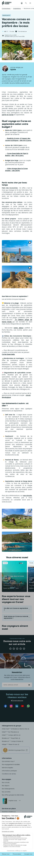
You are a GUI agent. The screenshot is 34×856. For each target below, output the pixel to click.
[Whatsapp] (28, 706)
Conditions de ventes (9, 774)
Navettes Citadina (8, 812)
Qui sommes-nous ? (8, 761)
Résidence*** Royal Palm (10, 738)
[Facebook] (5, 706)
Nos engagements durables (11, 764)
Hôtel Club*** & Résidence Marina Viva (14, 729)
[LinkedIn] (16, 706)
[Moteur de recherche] (26, 3)
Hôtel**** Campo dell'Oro (10, 735)
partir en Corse (7, 115)
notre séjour (19, 328)
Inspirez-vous (12, 800)
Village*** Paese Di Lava (9, 744)
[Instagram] (11, 706)
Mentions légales (7, 767)
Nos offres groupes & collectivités (13, 795)
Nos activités (6, 792)
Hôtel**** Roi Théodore (9, 732)
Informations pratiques (9, 771)
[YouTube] (22, 706)
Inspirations (17, 8)
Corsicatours (6, 8)
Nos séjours (5, 785)
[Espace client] (22, 3)
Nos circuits (5, 782)
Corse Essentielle (8, 354)
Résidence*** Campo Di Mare (11, 741)
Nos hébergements (8, 789)
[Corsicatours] (6, 3)
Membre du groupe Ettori (16, 750)
